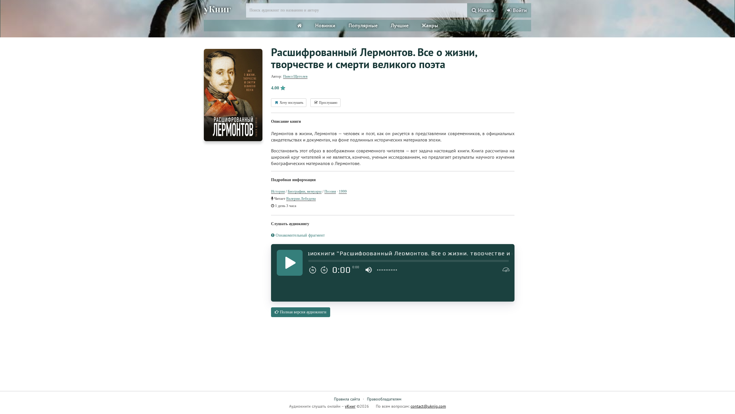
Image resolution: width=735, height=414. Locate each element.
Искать (485, 10)
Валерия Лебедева (301, 198)
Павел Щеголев (295, 76)
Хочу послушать (291, 103)
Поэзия (330, 191)
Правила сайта (347, 399)
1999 (343, 191)
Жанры (430, 25)
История (278, 191)
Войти (519, 10)
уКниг (217, 9)
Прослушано (327, 103)
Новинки (325, 25)
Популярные (363, 25)
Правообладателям (384, 399)
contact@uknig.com (428, 406)
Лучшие (400, 25)
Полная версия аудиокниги (302, 312)
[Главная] (299, 25)
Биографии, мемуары (305, 191)
